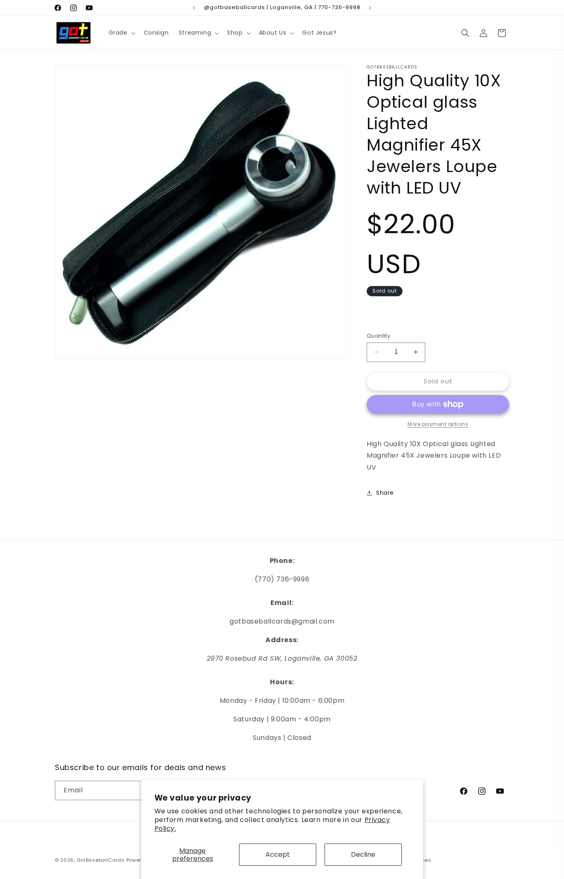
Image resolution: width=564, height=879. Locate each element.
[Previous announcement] (194, 8)
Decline (363, 854)
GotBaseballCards (101, 860)
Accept (277, 854)
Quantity (378, 336)
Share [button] (385, 493)
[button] (121, 32)
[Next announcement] (370, 8)
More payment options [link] (438, 424)
